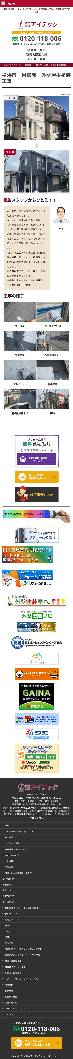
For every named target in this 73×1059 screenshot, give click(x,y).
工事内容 (9, 867)
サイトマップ (11, 1014)
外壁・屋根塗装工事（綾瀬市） (19, 873)
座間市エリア (11, 925)
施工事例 (29, 64)
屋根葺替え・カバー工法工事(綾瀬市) (22, 907)
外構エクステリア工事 (15, 966)
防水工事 (9, 943)
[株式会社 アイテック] (36, 28)
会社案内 (9, 984)
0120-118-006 (40, 38)
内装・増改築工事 (13, 960)
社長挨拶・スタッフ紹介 (16, 849)
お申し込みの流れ (13, 855)
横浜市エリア (11, 913)
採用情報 (9, 990)
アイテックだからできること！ (19, 831)
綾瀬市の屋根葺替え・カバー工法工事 (22, 955)
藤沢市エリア (11, 937)
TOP (7, 825)
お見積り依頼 (11, 996)
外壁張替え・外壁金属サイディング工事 (23, 949)
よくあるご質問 (12, 843)
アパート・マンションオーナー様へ (21, 978)
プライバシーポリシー (15, 1008)
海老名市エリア (12, 919)
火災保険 (9, 861)
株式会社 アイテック (12, 64)
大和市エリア (11, 931)
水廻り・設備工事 (13, 972)
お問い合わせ (11, 1002)
